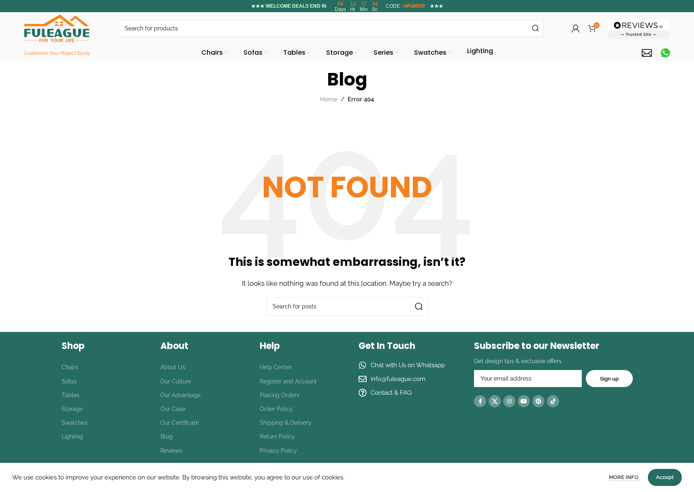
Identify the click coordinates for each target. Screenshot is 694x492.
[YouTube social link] (524, 401)
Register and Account (288, 381)
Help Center (276, 367)
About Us (172, 367)
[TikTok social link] (553, 401)
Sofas (69, 381)
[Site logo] (56, 28)
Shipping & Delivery (286, 422)
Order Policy (276, 409)
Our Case (172, 409)
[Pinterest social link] (538, 401)
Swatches (75, 422)
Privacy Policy (278, 450)
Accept (665, 477)
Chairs (70, 367)
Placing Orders (279, 395)
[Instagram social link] (509, 401)
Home (328, 99)
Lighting (72, 436)
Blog (166, 436)
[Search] (535, 28)
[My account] (576, 28)
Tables (70, 395)
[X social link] (495, 401)
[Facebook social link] (480, 401)
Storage (72, 409)
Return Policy (277, 436)
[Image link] (638, 28)
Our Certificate (179, 422)
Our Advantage (180, 395)
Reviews (171, 450)
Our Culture (175, 381)
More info (624, 477)
